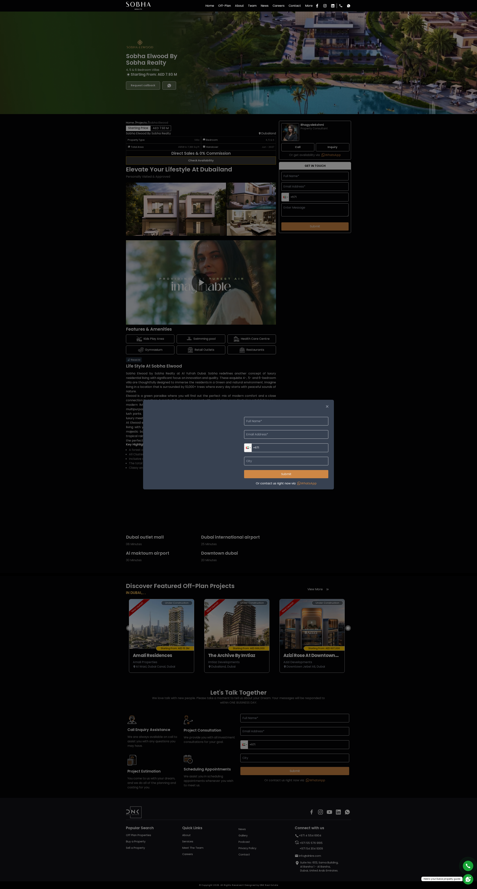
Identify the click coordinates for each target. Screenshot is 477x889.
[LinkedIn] (333, 6)
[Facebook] (317, 6)
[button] (248, 448)
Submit (286, 474)
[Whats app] (348, 6)
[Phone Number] (341, 6)
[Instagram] (325, 6)
